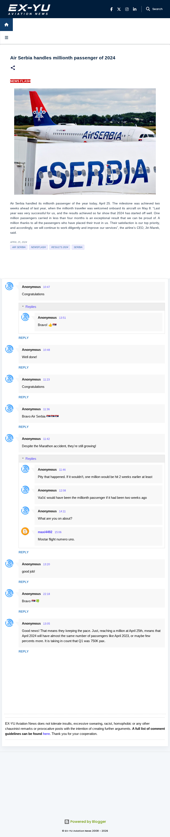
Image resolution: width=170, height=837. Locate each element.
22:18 (46, 594)
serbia (78, 247)
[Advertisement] (85, 783)
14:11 (62, 511)
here (46, 734)
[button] (12, 68)
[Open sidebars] (6, 37)
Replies (30, 307)
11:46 (62, 469)
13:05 (46, 623)
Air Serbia (18, 247)
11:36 (46, 409)
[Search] (148, 9)
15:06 (58, 532)
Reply (24, 338)
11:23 (46, 379)
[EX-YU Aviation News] (28, 9)
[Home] (6, 24)
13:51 (62, 317)
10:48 (46, 350)
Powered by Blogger (88, 821)
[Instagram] (127, 9)
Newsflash (38, 247)
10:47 (46, 287)
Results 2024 (59, 247)
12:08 (62, 490)
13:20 (46, 564)
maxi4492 (45, 532)
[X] (119, 9)
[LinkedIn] (134, 9)
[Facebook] (111, 9)
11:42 (46, 439)
